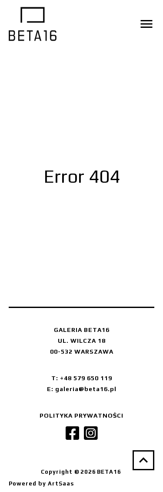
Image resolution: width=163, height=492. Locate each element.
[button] (120, 24)
